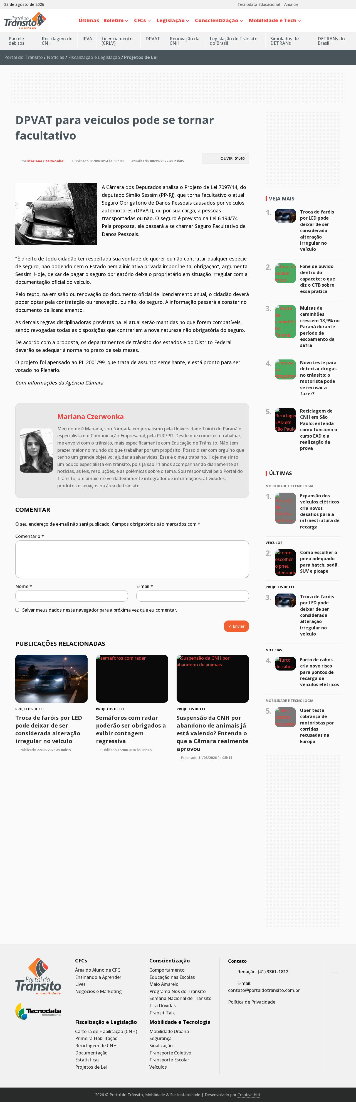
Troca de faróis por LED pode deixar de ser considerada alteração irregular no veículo (48, 729)
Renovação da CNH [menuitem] (184, 41)
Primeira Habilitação (96, 1038)
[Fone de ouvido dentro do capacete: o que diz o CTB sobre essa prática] (285, 273)
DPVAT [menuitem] (152, 39)
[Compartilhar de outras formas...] (225, 171)
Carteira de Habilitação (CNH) (106, 1031)
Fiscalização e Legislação (94, 57)
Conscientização (169, 960)
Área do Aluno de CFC (97, 970)
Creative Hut (249, 1094)
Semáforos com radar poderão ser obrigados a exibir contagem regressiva (131, 729)
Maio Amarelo (164, 984)
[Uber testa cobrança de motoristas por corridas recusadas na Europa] (285, 717)
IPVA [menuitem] (87, 39)
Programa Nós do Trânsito (177, 991)
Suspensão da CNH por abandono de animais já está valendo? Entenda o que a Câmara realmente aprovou (212, 733)
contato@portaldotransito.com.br (264, 990)
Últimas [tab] (280, 473)
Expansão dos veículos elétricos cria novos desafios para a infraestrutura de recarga (320, 511)
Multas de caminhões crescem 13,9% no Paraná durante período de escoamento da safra (320, 326)
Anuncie (291, 4)
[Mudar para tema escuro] (349, 20)
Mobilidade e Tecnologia (180, 1022)
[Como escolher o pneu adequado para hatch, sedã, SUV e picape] (285, 562)
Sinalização (161, 1045)
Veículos (158, 1067)
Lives (80, 984)
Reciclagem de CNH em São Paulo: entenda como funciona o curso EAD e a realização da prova (318, 429)
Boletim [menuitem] (113, 20)
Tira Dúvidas (162, 1005)
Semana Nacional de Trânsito (180, 998)
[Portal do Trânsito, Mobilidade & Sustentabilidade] (38, 976)
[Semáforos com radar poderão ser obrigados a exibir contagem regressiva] (132, 679)
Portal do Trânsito (23, 57)
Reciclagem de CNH (96, 1045)
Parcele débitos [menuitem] (16, 41)
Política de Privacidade (251, 1002)
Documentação (91, 1053)
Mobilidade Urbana (169, 1031)
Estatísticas (87, 1060)
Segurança (160, 1038)
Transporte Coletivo (170, 1053)
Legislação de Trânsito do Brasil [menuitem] (234, 41)
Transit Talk (162, 1013)
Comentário (29, 536)
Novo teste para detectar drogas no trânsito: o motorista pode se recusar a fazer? (318, 378)
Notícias (55, 57)
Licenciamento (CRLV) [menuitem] (117, 41)
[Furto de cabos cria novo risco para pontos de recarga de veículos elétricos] (285, 664)
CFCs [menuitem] (140, 20)
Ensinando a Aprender (98, 977)
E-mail (144, 586)
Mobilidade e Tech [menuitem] (272, 20)
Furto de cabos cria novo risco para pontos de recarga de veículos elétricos (319, 672)
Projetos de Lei (91, 1067)
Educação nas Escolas (172, 977)
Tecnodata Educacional (259, 4)
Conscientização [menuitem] (216, 20)
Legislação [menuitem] (171, 20)
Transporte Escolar (169, 1060)
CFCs (81, 960)
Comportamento (167, 970)
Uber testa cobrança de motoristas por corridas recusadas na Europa (317, 725)
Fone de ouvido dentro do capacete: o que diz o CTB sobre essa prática (317, 278)
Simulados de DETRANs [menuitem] (284, 41)
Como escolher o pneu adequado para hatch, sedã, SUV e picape (319, 561)
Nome (23, 586)
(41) (273, 972)
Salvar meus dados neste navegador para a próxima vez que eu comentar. (99, 610)
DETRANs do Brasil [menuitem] (331, 41)
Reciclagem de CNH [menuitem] (57, 41)
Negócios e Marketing (98, 991)
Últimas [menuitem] (89, 20)
